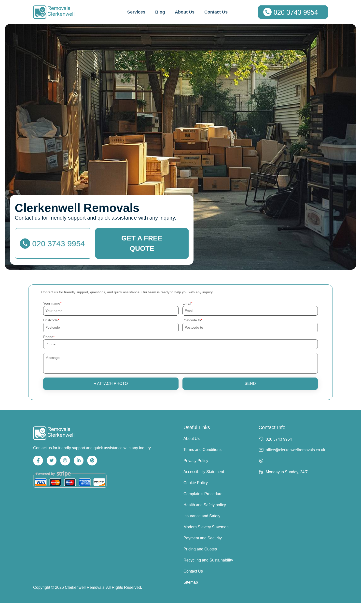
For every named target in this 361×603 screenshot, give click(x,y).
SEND (250, 383)
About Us (184, 12)
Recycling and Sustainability (208, 560)
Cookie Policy (195, 483)
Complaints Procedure (202, 494)
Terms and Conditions (202, 450)
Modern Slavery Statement (206, 527)
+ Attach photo (111, 383)
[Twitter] (51, 460)
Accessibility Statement (203, 472)
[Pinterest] (92, 460)
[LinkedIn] (78, 460)
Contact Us (216, 12)
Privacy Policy (195, 461)
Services (136, 12)
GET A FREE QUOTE (141, 243)
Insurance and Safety (201, 516)
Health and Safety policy (204, 505)
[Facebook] (38, 460)
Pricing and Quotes (200, 549)
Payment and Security (202, 538)
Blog (160, 12)
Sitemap (190, 582)
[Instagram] (65, 460)
